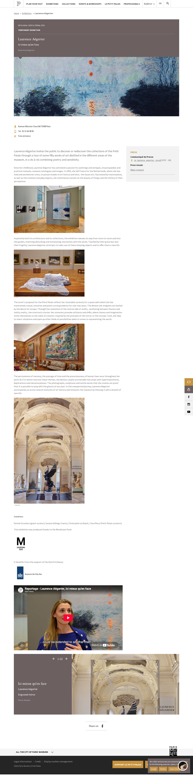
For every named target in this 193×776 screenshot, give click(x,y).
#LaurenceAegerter (26, 50)
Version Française (160, 3)
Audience (148, 3)
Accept (153, 769)
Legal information (23, 761)
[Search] (167, 3)
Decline (163, 769)
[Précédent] (54, 659)
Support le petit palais (127, 764)
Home (16, 13)
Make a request (137, 170)
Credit (38, 761)
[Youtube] (189, 411)
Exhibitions (27, 13)
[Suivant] (66, 659)
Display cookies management (58, 761)
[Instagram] (189, 404)
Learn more (174, 769)
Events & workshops (90, 3)
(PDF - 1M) (152, 160)
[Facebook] (189, 397)
